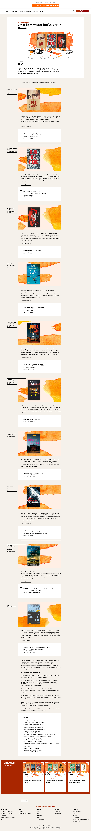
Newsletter (39, 815)
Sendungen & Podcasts (25, 11)
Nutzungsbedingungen (48, 827)
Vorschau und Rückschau (7, 811)
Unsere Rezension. (26, 243)
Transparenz (76, 817)
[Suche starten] (74, 11)
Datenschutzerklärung (35, 827)
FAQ (38, 811)
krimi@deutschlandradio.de (53, 667)
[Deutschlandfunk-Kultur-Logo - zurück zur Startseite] (45, 5)
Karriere (75, 815)
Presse (74, 813)
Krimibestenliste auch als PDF (37, 660)
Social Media (58, 813)
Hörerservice (58, 811)
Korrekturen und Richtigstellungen (81, 819)
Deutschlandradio (77, 811)
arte (50, 828)
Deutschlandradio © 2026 (45, 825)
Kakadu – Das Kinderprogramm (8, 817)
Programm (14, 11)
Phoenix (45, 828)
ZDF (39, 828)
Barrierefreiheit (76, 821)
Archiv (41, 11)
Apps (38, 813)
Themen (7, 11)
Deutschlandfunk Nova (50, 2)
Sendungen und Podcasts (7, 813)
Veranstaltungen (41, 819)
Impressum (58, 827)
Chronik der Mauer (57, 828)
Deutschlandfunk (40, 2)
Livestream (21, 811)
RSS (38, 817)
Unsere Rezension (26, 126)
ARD (35, 828)
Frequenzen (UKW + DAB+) (25, 813)
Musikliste (35, 11)
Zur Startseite (24, 800)
